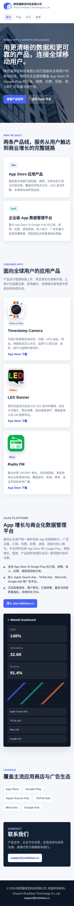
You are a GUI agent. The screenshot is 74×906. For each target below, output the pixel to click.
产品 (18, 17)
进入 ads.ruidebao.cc (20, 603)
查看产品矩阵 (15, 99)
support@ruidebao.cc (25, 857)
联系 (38, 17)
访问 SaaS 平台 (41, 99)
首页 (8, 17)
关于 (28, 17)
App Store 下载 (17, 354)
